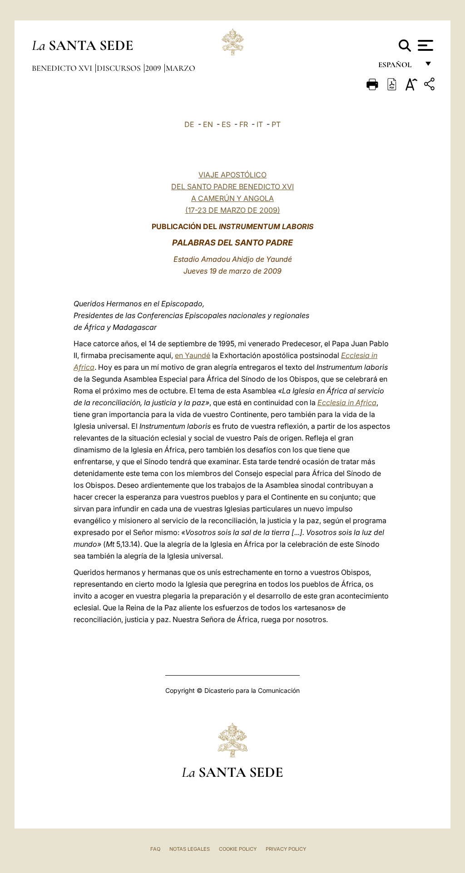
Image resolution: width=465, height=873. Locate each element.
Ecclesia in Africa (346, 402)
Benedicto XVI (63, 68)
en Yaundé (192, 355)
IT (260, 124)
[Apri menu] (424, 45)
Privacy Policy (286, 849)
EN (208, 124)
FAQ (155, 849)
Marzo (180, 68)
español (398, 67)
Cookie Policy (238, 849)
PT (276, 124)
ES (226, 124)
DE (189, 124)
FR (243, 124)
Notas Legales (189, 849)
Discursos (120, 68)
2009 (154, 68)
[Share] (430, 85)
